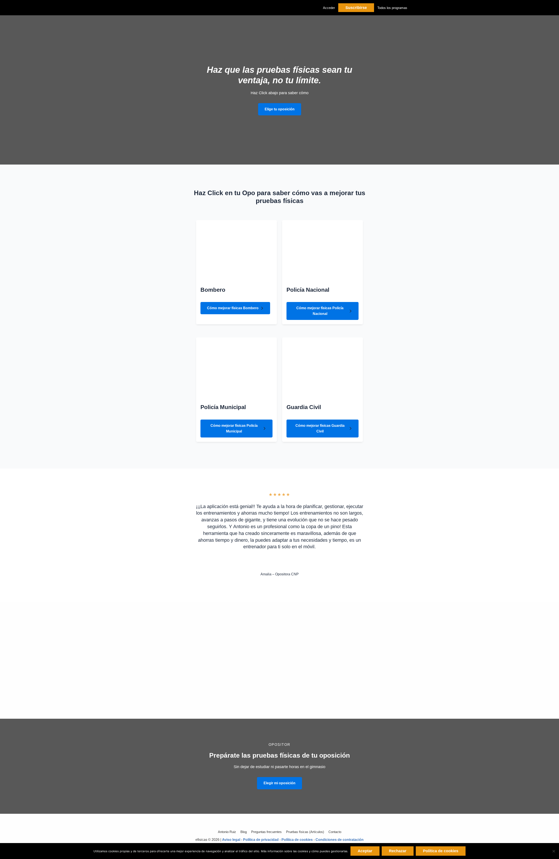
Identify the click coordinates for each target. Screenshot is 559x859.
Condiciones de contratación (340, 840)
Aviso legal (231, 840)
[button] (279, 109)
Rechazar (397, 851)
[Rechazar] (553, 851)
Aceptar (365, 851)
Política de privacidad (261, 840)
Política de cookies (297, 840)
